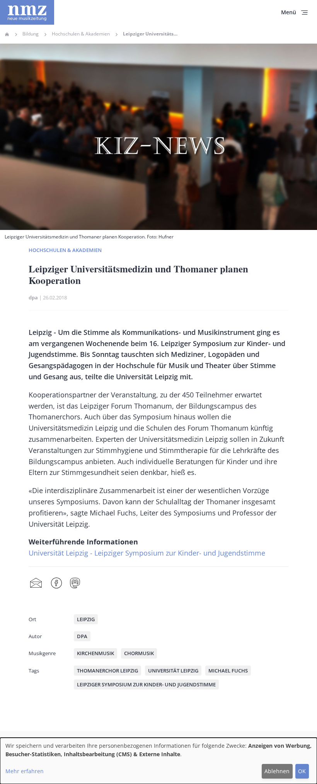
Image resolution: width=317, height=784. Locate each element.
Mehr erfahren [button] (24, 771)
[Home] (27, 12)
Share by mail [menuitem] (36, 583)
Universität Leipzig (173, 670)
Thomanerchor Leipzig (107, 670)
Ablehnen (277, 771)
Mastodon (75, 583)
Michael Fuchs (228, 670)
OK (302, 771)
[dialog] (158, 761)
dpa (33, 297)
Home (7, 34)
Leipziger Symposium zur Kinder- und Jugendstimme (146, 684)
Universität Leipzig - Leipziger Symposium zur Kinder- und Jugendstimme (147, 553)
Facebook (56, 583)
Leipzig (86, 619)
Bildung (30, 34)
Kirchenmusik (95, 653)
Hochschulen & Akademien (81, 34)
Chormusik (139, 653)
